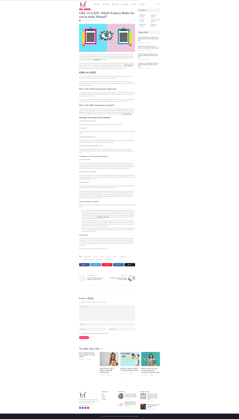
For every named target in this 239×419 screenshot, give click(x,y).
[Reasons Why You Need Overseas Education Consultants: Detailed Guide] (150, 359)
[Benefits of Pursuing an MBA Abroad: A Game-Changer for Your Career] (121, 404)
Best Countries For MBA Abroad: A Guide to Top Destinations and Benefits (130, 395)
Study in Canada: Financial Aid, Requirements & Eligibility (153, 406)
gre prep (108, 256)
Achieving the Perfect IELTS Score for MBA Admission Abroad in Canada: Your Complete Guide (152, 396)
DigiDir (136, 416)
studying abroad (97, 59)
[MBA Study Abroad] (83, 4)
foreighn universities (87, 256)
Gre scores (115, 256)
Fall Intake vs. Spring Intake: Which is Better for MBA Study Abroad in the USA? (148, 64)
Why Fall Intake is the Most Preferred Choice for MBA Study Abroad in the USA (148, 55)
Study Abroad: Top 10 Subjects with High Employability (107, 370)
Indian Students (122, 256)
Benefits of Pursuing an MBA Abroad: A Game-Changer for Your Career (130, 403)
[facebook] (80, 408)
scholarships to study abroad (103, 216)
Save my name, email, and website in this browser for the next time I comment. (95, 333)
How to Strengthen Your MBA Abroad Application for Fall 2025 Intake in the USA (148, 39)
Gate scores (102, 256)
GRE (81, 9)
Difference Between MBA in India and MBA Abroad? (129, 369)
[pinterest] (88, 408)
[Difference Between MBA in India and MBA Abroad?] (129, 359)
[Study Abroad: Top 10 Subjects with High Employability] (109, 359)
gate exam (96, 256)
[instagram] (85, 408)
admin (83, 20)
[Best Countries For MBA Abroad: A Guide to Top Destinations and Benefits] (121, 396)
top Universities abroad (126, 113)
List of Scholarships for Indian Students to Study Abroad (87, 354)
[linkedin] (83, 408)
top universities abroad (109, 259)
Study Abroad (87, 9)
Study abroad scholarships (88, 259)
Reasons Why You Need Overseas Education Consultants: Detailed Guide (148, 47)
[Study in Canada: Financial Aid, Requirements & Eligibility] (143, 406)
